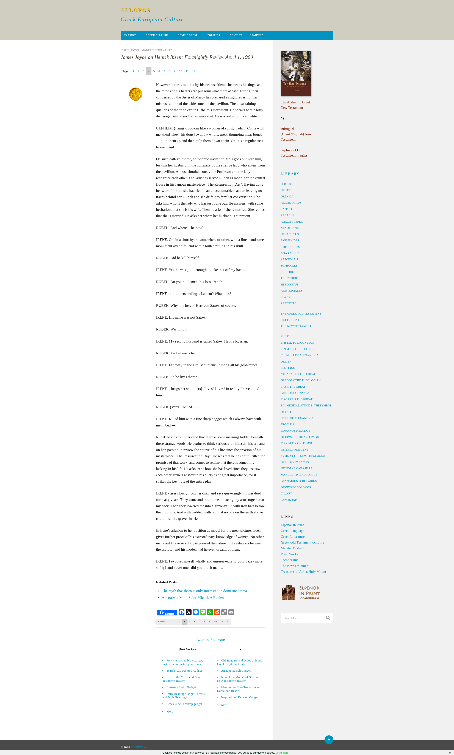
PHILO (285, 336)
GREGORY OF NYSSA (295, 392)
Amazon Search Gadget (236, 670)
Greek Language (292, 531)
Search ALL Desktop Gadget (184, 670)
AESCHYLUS (289, 259)
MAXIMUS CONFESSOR (296, 443)
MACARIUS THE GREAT (296, 399)
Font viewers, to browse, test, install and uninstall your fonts (182, 662)
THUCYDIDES (290, 278)
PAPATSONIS (289, 499)
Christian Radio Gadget (181, 687)
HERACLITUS (290, 234)
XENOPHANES (290, 227)
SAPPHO (286, 209)
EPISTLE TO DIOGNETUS (297, 342)
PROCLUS (287, 424)
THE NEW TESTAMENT (296, 326)
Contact (236, 35)
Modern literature (157, 50)
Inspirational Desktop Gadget (239, 697)
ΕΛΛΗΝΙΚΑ (257, 35)
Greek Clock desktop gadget (184, 704)
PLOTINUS (288, 367)
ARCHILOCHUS (291, 202)
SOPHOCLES (289, 265)
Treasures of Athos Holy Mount (303, 571)
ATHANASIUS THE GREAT (298, 374)
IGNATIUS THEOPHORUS (297, 348)
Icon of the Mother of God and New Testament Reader (238, 678)
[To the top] (329, 739)
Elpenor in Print (292, 525)
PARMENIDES (290, 240)
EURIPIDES (288, 271)
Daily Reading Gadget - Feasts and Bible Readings (183, 695)
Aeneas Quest (188, 35)
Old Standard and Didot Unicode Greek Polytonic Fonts (239, 662)
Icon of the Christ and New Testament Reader (181, 678)
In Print (130, 35)
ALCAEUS (287, 215)
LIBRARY (290, 174)
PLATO (285, 297)
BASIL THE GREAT (293, 386)
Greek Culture (157, 35)
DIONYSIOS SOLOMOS (296, 487)
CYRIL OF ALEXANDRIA (297, 418)
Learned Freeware (210, 639)
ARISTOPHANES (292, 290)
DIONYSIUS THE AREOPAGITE (301, 437)
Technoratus (289, 560)
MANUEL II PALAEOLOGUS (299, 474)
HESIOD (286, 190)
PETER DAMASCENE (294, 449)
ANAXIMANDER (292, 221)
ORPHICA (287, 196)
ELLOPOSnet (139, 747)
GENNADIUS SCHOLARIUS (299, 480)
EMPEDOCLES (290, 246)
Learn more (282, 752)
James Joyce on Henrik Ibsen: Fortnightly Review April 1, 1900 (187, 57)
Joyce (135, 50)
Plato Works (289, 554)
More (172, 711)
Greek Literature (293, 536)
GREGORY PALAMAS (295, 462)
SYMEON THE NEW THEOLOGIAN (303, 455)
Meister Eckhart (292, 548)
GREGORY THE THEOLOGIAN (301, 380)
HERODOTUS (289, 284)
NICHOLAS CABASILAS (296, 468)
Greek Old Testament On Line (302, 542)
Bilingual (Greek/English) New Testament (296, 134)
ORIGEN (286, 361)
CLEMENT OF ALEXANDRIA (300, 355)
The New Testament (295, 566)
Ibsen (125, 50)
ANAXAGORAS (291, 253)
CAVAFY (286, 493)
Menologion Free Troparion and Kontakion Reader (239, 689)
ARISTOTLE (289, 303)
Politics (213, 35)
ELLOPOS (136, 10)
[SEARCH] (328, 618)
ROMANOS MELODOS (295, 430)
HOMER (286, 183)
